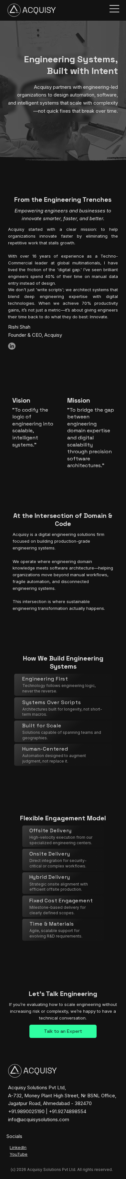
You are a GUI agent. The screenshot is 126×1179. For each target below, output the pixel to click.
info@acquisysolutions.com (38, 1119)
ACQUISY (39, 10)
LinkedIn (18, 1147)
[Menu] (111, 9)
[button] (63, 1031)
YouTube (18, 1154)
